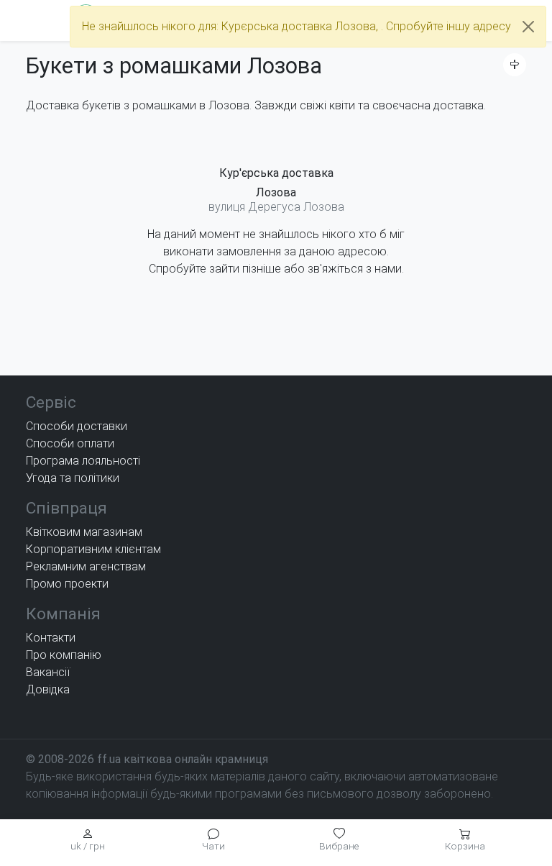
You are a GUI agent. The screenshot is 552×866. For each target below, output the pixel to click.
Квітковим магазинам (84, 532)
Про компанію (63, 655)
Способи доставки (76, 426)
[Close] (528, 26)
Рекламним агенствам (86, 566)
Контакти (50, 637)
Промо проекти (67, 584)
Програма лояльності (83, 461)
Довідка (48, 689)
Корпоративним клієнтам (93, 549)
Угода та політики (72, 478)
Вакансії (48, 672)
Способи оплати (70, 443)
